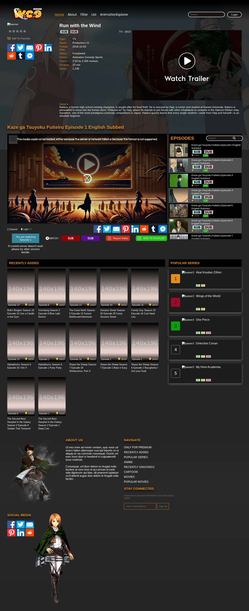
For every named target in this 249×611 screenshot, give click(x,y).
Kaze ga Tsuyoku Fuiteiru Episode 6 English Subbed (212, 222)
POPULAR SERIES (136, 457)
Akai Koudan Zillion (208, 272)
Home (59, 14)
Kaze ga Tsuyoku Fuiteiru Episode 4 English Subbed (212, 192)
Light (27, 229)
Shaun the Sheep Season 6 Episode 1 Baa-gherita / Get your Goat (144, 367)
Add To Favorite (21, 38)
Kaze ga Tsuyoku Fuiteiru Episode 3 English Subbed (212, 177)
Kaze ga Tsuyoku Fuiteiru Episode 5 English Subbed (212, 207)
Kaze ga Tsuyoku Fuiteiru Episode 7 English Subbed (212, 237)
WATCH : (54, 238)
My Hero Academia (208, 367)
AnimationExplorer (114, 14)
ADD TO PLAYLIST (154, 238)
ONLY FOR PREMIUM (138, 447)
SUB (70, 238)
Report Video (120, 238)
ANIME (128, 462)
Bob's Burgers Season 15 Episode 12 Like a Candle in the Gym (20, 313)
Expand (13, 229)
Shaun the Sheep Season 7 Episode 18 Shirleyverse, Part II (82, 367)
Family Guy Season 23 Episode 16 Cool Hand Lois (143, 313)
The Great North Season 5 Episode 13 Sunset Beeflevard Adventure (82, 313)
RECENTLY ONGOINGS (139, 466)
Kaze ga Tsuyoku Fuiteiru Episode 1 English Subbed (216, 147)
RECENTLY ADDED (136, 452)
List (94, 14)
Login (234, 14)
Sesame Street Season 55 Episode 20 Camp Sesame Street (112, 313)
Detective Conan (207, 343)
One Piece (203, 319)
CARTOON (131, 471)
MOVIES (129, 476)
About (72, 14)
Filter (84, 14)
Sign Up (163, 506)
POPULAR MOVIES (136, 481)
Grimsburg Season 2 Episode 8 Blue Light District (49, 313)
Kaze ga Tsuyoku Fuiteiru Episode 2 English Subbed (212, 162)
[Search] (234, 138)
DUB (91, 238)
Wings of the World (208, 296)
